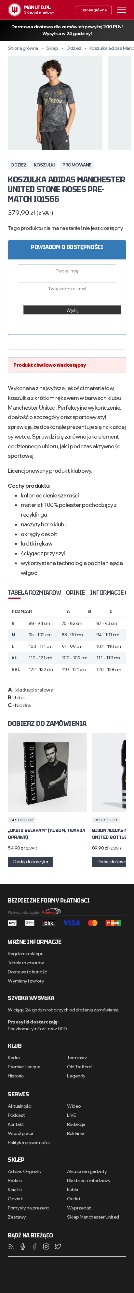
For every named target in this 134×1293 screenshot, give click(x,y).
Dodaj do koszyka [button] (30, 861)
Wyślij (72, 310)
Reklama (76, 1133)
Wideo (74, 1106)
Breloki (15, 1180)
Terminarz (77, 1058)
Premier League (24, 1067)
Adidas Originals (24, 1171)
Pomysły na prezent (28, 1208)
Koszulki (44, 164)
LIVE (71, 1115)
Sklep (52, 48)
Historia (15, 1076)
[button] (121, 9)
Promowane (76, 164)
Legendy (76, 1076)
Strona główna (94, 9)
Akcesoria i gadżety (87, 1171)
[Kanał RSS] (11, 1246)
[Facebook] (34, 1246)
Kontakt (16, 1124)
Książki (15, 1190)
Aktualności (20, 1106)
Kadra (14, 1058)
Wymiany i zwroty (26, 981)
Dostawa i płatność (27, 972)
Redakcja (76, 1124)
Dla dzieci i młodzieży (88, 1180)
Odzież (73, 48)
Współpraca (20, 1133)
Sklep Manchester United (93, 1217)
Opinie (75, 592)
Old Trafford (79, 1067)
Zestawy (17, 1217)
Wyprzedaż (79, 1208)
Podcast (16, 1115)
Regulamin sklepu (25, 954)
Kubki (72, 1190)
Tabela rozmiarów (34, 592)
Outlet (73, 1199)
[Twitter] (58, 1246)
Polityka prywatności (28, 1142)
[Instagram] (46, 1246)
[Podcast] (23, 1246)
